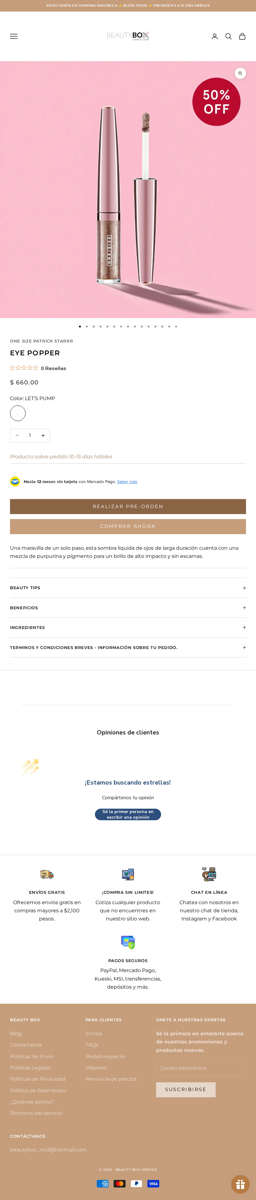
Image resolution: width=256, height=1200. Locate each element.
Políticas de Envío (32, 1056)
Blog (16, 1034)
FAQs (92, 1045)
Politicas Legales (30, 1068)
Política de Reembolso (38, 1091)
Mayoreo (96, 1068)
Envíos (94, 1034)
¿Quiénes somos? (32, 1102)
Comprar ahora (128, 526)
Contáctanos (26, 1045)
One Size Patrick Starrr (41, 340)
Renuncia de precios (111, 1079)
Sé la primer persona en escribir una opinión (128, 814)
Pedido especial (105, 1056)
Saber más (127, 481)
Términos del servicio (36, 1113)
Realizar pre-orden (128, 506)
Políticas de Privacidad (38, 1079)
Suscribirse (186, 1089)
